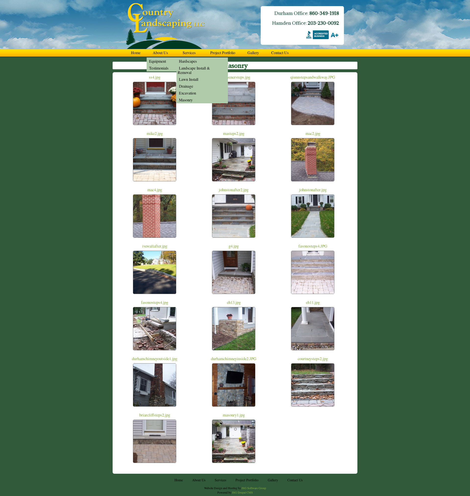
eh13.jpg (234, 302)
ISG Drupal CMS (242, 492)
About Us (160, 52)
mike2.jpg (155, 133)
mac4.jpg (154, 189)
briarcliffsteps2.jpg (154, 415)
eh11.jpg (313, 302)
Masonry (186, 99)
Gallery (253, 52)
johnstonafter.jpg (313, 189)
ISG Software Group (254, 488)
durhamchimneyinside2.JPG (233, 358)
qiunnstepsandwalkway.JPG (312, 77)
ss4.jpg (154, 77)
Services (189, 52)
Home (136, 52)
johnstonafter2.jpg (233, 189)
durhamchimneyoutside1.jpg (154, 358)
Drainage (186, 86)
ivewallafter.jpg (154, 246)
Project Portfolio (222, 52)
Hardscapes (188, 61)
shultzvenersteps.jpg (233, 77)
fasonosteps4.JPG (312, 246)
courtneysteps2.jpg (313, 358)
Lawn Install (188, 79)
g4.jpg (234, 246)
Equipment (157, 61)
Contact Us (280, 52)
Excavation (187, 92)
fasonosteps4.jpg (154, 302)
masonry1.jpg (234, 415)
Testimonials (158, 68)
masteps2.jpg (233, 133)
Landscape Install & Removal (194, 70)
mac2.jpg (313, 133)
